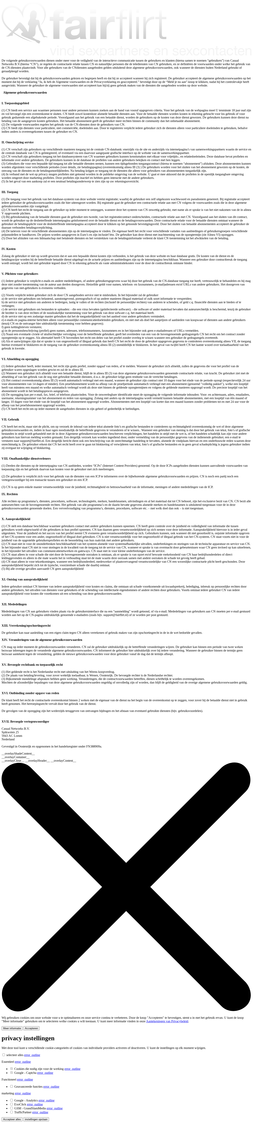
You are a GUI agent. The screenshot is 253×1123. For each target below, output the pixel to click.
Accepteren (31, 1028)
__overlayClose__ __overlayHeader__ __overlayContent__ (39, 760)
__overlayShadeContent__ (18, 753)
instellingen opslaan (36, 1119)
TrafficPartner (31, 1112)
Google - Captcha (33, 1072)
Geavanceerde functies (36, 1086)
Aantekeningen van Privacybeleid (167, 1021)
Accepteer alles (12, 1119)
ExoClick (28, 1104)
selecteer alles (14, 1055)
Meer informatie (12, 1028)
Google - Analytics (34, 1100)
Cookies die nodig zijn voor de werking (47, 1068)
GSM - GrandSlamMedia (38, 1108)
